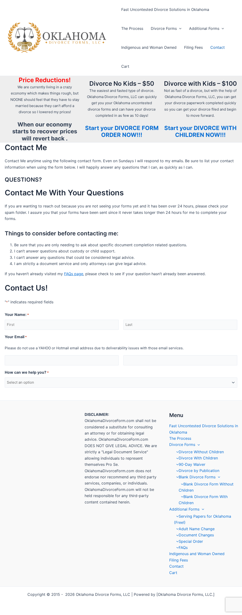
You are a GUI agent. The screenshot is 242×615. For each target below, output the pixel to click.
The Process (132, 28)
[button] (179, 28)
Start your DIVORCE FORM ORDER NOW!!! (122, 131)
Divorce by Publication (199, 470)
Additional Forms (204, 28)
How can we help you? (27, 372)
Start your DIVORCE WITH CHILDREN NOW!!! (200, 131)
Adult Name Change (197, 528)
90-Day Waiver (192, 464)
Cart (125, 66)
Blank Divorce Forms (197, 477)
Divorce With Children (198, 458)
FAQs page (73, 273)
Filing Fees (193, 47)
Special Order (191, 541)
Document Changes (196, 535)
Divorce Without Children (201, 451)
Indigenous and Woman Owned (149, 47)
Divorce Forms (164, 28)
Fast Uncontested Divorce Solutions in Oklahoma (165, 9)
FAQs (183, 547)
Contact (217, 47)
